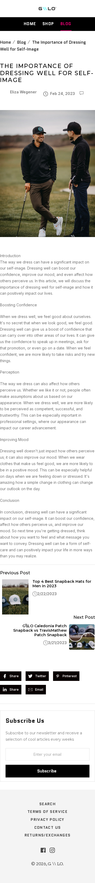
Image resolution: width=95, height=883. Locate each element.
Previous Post (15, 572)
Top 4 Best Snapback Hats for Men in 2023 (61, 583)
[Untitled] (47, 249)
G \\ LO (55, 863)
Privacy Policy (47, 819)
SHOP (48, 24)
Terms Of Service (47, 811)
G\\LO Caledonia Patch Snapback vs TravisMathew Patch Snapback (40, 630)
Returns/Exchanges (48, 835)
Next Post (84, 617)
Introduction (10, 255)
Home (30, 24)
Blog (66, 24)
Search (47, 804)
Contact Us (47, 827)
